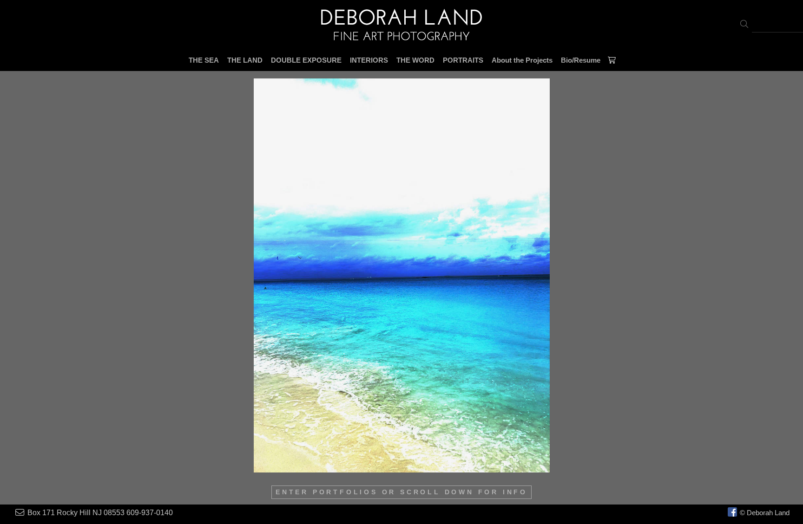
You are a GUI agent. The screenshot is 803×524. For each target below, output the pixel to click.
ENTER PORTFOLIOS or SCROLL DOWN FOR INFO (401, 492)
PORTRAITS (463, 60)
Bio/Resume (580, 60)
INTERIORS (369, 60)
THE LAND (245, 60)
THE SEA (204, 60)
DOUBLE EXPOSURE (306, 60)
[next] (759, 275)
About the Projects (522, 60)
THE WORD (415, 60)
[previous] (43, 275)
